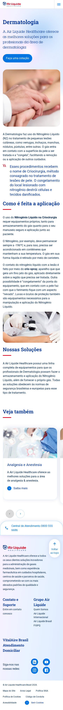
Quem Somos (41, 609)
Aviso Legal (25, 691)
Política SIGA (42, 691)
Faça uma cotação (17, 58)
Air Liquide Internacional (41, 615)
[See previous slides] (10, 514)
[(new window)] (34, 662)
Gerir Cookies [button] (37, 702)
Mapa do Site (9, 691)
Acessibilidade (9, 702)
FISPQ (37, 625)
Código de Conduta (35, 697)
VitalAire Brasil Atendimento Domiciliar (15, 645)
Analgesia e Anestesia (24, 465)
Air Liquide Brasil (43, 621)
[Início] (12, 4)
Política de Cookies (12, 697)
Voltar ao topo (54, 551)
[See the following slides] (20, 514)
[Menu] (58, 4)
